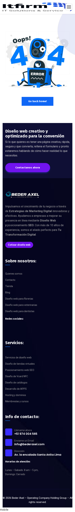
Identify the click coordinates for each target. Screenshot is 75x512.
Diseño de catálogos (16, 382)
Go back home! (37, 101)
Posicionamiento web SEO (19, 370)
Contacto (10, 280)
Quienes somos (13, 273)
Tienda (9, 286)
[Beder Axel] (37, 7)
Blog (7, 292)
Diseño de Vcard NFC (16, 376)
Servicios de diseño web (18, 357)
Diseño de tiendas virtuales (20, 363)
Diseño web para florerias (19, 298)
